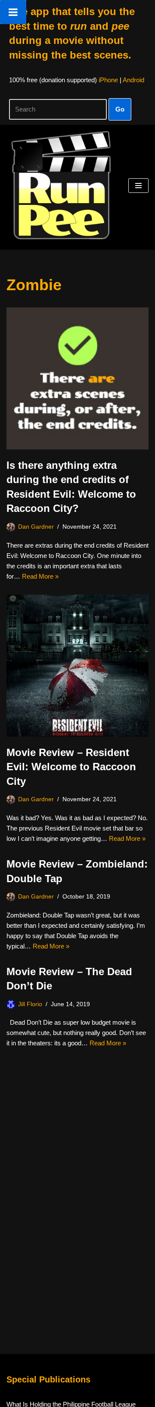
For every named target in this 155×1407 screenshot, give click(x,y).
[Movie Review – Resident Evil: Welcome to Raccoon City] (77, 666)
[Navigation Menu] (138, 185)
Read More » (40, 576)
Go (119, 109)
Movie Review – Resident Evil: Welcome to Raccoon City (71, 767)
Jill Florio (30, 1004)
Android (133, 80)
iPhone (108, 80)
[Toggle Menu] (13, 12)
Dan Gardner (36, 527)
